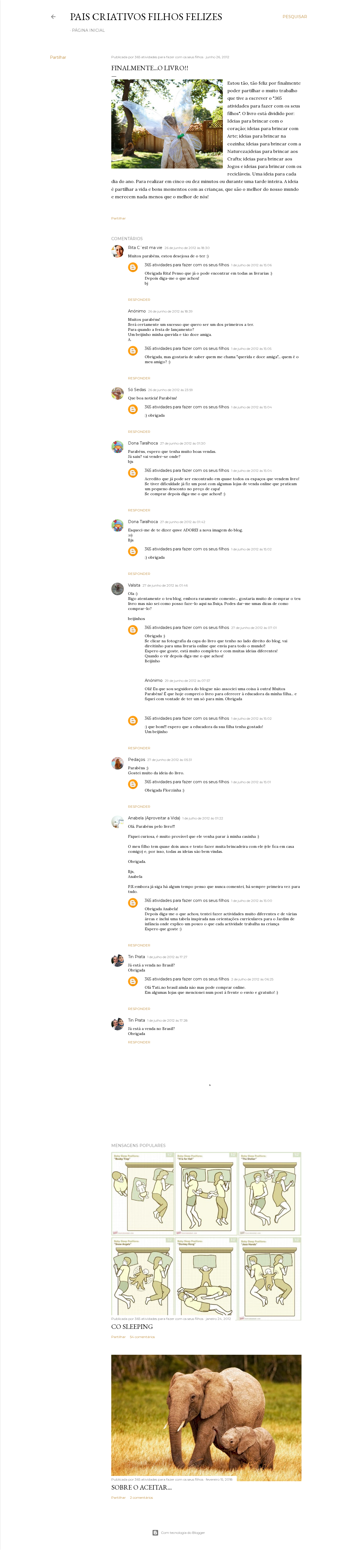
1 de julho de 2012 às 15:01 (251, 782)
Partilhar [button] (58, 57)
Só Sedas (137, 389)
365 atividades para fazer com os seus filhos (187, 264)
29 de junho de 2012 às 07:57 (187, 680)
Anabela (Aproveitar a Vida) (154, 818)
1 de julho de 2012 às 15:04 (251, 407)
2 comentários (141, 1497)
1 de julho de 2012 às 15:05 (251, 348)
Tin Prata (136, 956)
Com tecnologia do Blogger (183, 1533)
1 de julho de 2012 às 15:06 (251, 265)
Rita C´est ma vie (145, 247)
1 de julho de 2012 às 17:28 (167, 1020)
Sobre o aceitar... (141, 1487)
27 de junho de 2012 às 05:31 (169, 760)
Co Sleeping (132, 1326)
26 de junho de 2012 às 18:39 (170, 311)
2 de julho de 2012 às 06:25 (252, 979)
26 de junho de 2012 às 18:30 (187, 248)
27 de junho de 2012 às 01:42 (182, 522)
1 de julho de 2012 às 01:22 (202, 818)
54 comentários (142, 1337)
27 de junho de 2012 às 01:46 (165, 585)
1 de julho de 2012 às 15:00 (251, 901)
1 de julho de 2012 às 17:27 (167, 957)
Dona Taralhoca (143, 443)
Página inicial (88, 30)
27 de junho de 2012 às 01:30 (183, 443)
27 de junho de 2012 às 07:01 (254, 628)
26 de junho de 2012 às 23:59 (170, 390)
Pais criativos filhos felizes (146, 16)
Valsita (134, 585)
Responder (139, 299)
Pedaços (136, 759)
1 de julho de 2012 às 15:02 (251, 549)
